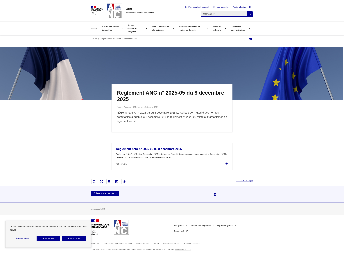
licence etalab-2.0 (181, 249)
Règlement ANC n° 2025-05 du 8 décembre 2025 (149, 149)
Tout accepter (74, 238)
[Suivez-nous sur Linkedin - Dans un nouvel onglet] (215, 194)
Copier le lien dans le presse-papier (124, 181)
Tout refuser (48, 238)
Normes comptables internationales (160, 28)
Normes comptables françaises (132, 28)
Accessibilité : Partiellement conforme (118, 244)
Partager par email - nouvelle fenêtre (116, 181)
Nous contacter (222, 7)
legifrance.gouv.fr (225, 225)
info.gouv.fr (179, 225)
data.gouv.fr (179, 231)
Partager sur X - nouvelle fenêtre (101, 181)
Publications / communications (238, 28)
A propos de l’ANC (98, 209)
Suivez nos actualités (104, 193)
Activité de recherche (217, 28)
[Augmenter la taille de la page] (235, 39)
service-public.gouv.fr (201, 225)
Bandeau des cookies (192, 244)
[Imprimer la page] (250, 39)
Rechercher (250, 14)
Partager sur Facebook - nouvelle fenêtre (94, 181)
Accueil (94, 28)
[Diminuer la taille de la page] (243, 39)
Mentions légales (142, 244)
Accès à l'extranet (240, 7)
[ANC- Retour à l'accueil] (121, 227)
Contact (156, 244)
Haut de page (246, 180)
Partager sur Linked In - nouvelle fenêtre (109, 181)
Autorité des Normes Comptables (110, 28)
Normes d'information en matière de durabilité (189, 28)
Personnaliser (22, 238)
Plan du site (95, 244)
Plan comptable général (198, 7)
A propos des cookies (171, 244)
